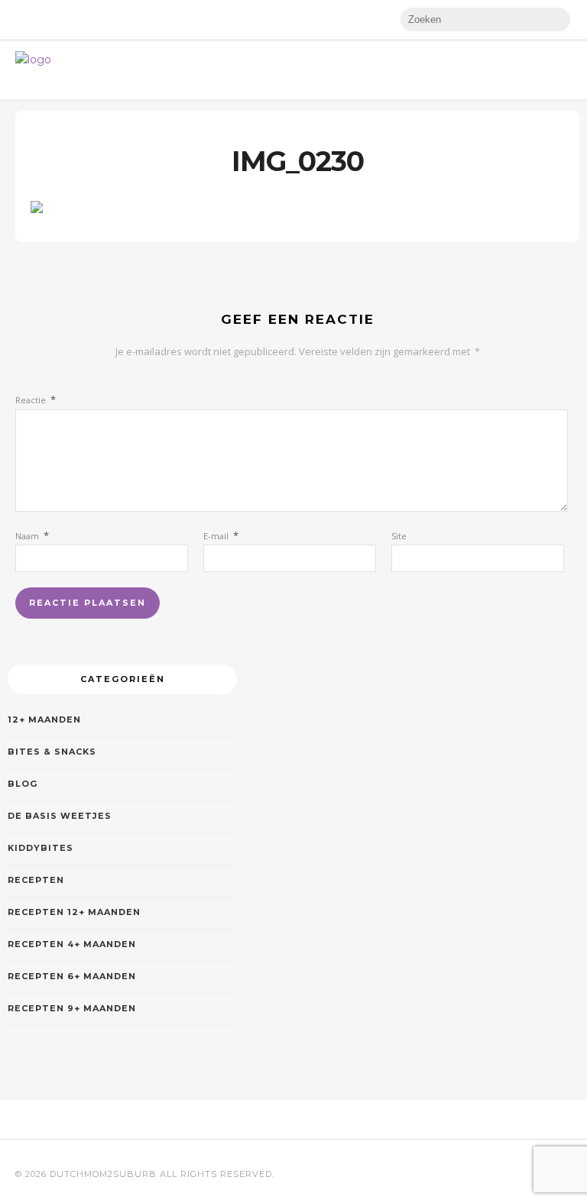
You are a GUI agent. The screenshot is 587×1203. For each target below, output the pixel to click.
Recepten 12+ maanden (74, 912)
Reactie (35, 400)
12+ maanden (44, 719)
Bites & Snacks (52, 751)
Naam (32, 536)
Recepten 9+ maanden (72, 1008)
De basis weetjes (60, 815)
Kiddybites (40, 847)
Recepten (36, 880)
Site (399, 536)
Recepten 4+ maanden (72, 944)
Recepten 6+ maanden (72, 976)
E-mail (220, 536)
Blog (22, 783)
